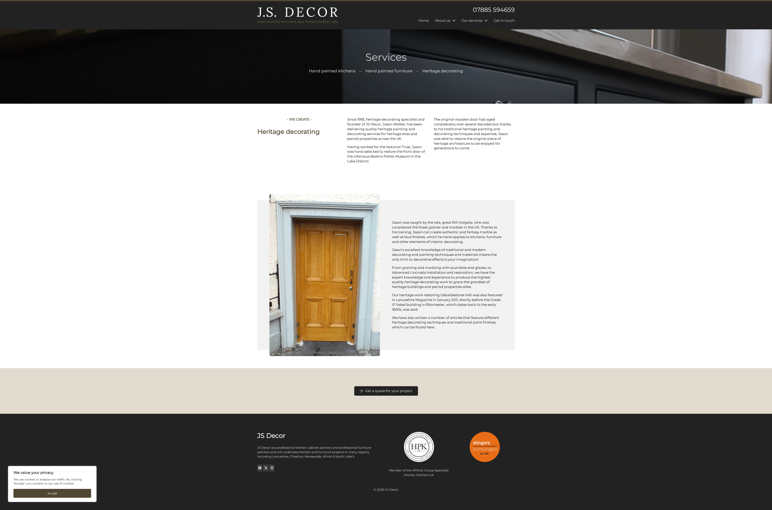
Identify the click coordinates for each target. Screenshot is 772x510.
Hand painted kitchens (332, 71)
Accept (52, 493)
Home (423, 20)
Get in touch (504, 20)
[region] (52, 484)
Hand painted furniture (388, 71)
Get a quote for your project (388, 391)
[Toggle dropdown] (454, 20)
